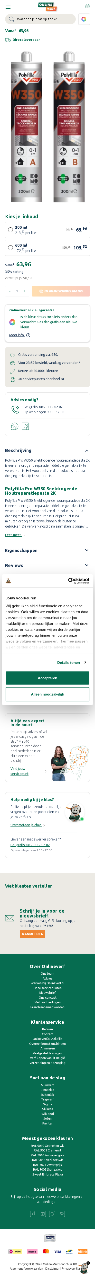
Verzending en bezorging (47, 1062)
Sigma (47, 1104)
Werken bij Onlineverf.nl (47, 983)
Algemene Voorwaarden (26, 1268)
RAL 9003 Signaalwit (47, 1169)
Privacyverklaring (73, 1268)
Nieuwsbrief (47, 992)
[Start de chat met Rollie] (75, 812)
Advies (47, 978)
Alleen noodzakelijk (47, 694)
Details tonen (68, 662)
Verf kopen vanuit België (47, 1057)
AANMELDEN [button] (32, 934)
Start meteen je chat (26, 825)
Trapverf (47, 1099)
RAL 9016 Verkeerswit (47, 1160)
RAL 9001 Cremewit (47, 1150)
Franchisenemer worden (47, 1007)
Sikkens (47, 1109)
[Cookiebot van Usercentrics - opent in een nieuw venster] (68, 581)
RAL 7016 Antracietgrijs (47, 1155)
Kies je (21, 216)
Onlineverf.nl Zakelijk (47, 1038)
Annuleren (47, 1048)
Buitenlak (47, 1094)
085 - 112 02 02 (51, 407)
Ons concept (48, 997)
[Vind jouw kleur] (84, 19)
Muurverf (47, 1085)
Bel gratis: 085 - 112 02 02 (30, 845)
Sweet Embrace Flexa (47, 1174)
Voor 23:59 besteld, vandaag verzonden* (49, 363)
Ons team (47, 973)
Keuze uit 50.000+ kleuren (38, 371)
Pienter (47, 1123)
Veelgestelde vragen (47, 1053)
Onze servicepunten (47, 988)
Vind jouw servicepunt (19, 771)
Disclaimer (52, 1268)
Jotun (48, 1118)
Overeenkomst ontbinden (47, 1043)
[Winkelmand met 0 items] (87, 6)
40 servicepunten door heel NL (41, 379)
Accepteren (47, 678)
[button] (50, 1238)
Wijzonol (47, 1113)
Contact (47, 1034)
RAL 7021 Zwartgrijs (47, 1164)
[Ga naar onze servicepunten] (70, 761)
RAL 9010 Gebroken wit (47, 1145)
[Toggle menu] (8, 6)
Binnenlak (47, 1089)
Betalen (47, 1029)
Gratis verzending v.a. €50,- (38, 355)
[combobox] (40, 19)
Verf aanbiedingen (48, 1002)
